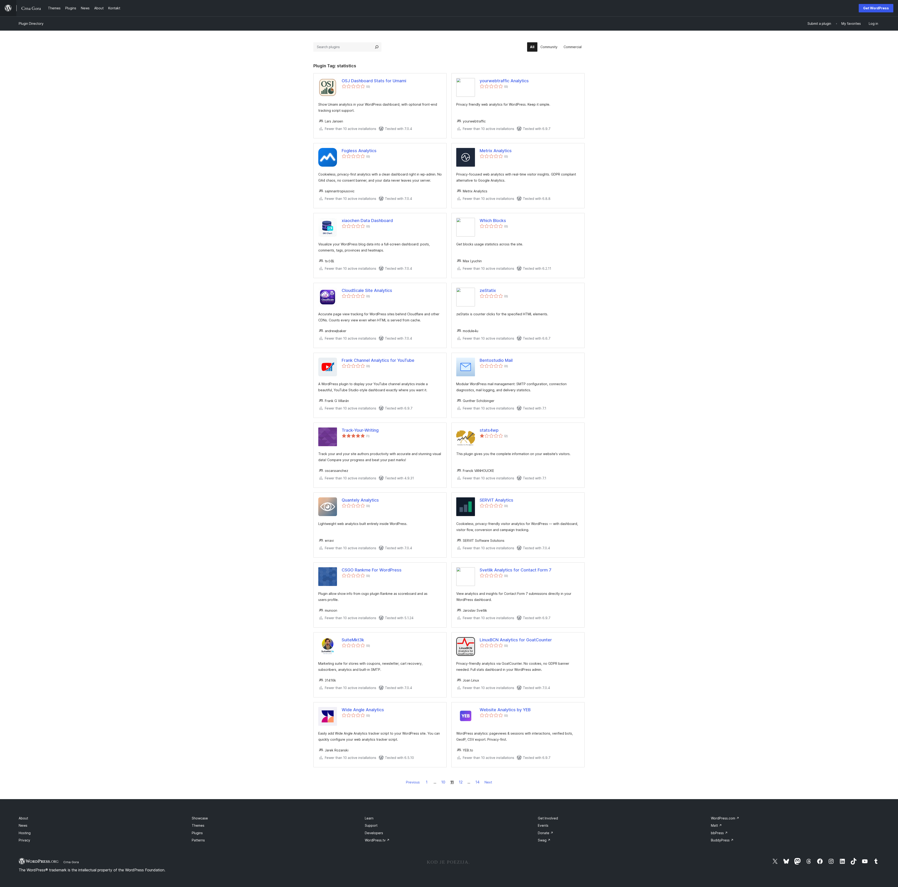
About (23, 818)
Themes (198, 825)
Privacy (24, 840)
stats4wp (489, 430)
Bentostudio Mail (496, 360)
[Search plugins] (376, 47)
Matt (716, 825)
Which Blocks (493, 220)
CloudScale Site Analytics (367, 290)
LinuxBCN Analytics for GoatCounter (516, 639)
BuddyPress (722, 840)
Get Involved (548, 818)
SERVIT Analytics (496, 500)
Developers (374, 833)
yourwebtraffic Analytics (504, 80)
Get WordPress (876, 8)
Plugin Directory (31, 23)
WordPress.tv (377, 840)
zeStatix (488, 290)
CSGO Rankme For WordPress (372, 569)
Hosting (25, 833)
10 (443, 782)
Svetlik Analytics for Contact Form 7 (515, 569)
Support (371, 825)
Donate (545, 833)
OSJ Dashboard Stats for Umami (374, 80)
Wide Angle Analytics (363, 709)
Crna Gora (71, 862)
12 (461, 782)
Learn (369, 818)
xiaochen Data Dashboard (367, 220)
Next (488, 782)
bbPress (719, 833)
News (23, 825)
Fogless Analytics (359, 150)
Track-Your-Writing (360, 430)
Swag (544, 840)
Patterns (198, 840)
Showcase (200, 818)
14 (477, 782)
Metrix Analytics (496, 150)
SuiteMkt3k (353, 639)
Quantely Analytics (360, 500)
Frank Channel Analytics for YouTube (378, 360)
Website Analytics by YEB (505, 709)
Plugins (197, 833)
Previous (413, 782)
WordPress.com (725, 818)
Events (543, 825)
